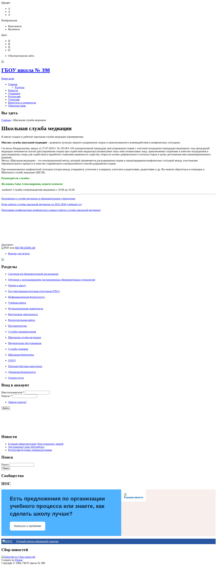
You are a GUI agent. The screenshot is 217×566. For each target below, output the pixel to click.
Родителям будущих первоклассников (30, 450)
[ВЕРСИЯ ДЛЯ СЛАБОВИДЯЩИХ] (2, 259)
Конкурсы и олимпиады (22, 102)
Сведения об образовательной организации (33, 273)
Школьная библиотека (21, 354)
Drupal (19, 560)
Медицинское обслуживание (25, 343)
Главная (12, 84)
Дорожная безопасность (22, 372)
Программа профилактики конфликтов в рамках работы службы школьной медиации (51, 210)
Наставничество (17, 325)
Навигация (7, 78)
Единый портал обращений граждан (37, 541)
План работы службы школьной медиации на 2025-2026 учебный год (41, 204)
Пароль (6, 396)
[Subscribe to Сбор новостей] (18, 556)
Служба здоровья (18, 349)
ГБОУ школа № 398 (25, 70)
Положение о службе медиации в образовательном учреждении (38, 198)
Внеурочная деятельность (23, 314)
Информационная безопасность (26, 297)
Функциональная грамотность (25, 308)
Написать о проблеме (27, 526)
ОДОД (12, 360)
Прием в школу (17, 285)
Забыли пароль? (17, 402)
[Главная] (2, 61)
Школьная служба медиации (24, 337)
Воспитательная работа (21, 320)
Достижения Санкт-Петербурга (26, 446)
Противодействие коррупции (25, 366)
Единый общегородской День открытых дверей (35, 443)
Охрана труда (16, 377)
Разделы (19, 87)
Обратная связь (17, 105)
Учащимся (14, 93)
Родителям (14, 96)
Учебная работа (17, 302)
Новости (13, 90)
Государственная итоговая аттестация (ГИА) (34, 291)
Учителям (13, 99)
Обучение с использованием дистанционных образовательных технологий (51, 279)
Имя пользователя (12, 392)
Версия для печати (19, 253)
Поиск (5, 464)
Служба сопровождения (22, 331)
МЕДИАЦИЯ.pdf (25, 247)
